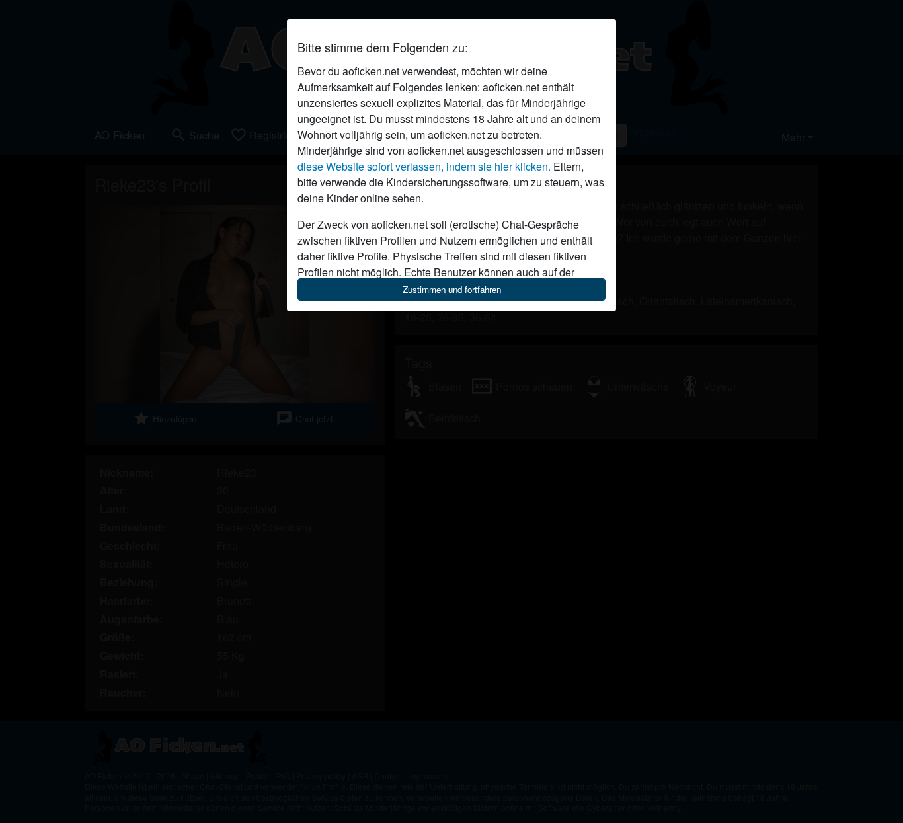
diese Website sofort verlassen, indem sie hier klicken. (424, 166)
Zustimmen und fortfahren (452, 289)
